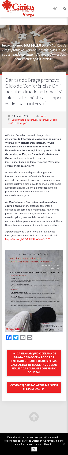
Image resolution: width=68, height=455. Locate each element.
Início (6, 45)
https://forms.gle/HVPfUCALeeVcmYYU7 (27, 239)
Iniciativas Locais (48, 119)
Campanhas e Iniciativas (30, 45)
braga (43, 115)
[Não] (63, 444)
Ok (34, 449)
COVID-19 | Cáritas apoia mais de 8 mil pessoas (34, 387)
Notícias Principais (18, 123)
